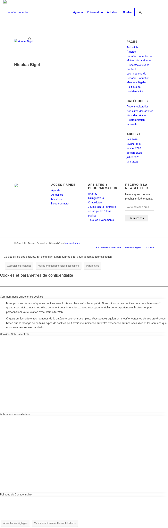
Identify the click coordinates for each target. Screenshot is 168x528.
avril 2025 (132, 161)
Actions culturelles (138, 106)
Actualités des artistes (140, 111)
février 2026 (134, 144)
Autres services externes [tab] (15, 414)
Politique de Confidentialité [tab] (16, 494)
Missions (56, 199)
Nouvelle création (137, 115)
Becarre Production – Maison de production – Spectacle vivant (139, 60)
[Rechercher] (140, 12)
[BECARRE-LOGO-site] (16, 12)
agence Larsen (72, 243)
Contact (131, 69)
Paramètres (92, 265)
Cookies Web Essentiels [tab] (14, 334)
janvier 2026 (134, 148)
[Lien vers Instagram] (162, 12)
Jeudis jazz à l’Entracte (102, 207)
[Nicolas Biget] (29, 41)
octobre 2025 (134, 153)
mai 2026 (132, 139)
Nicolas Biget (27, 64)
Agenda (55, 190)
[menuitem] (78, 12)
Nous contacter (60, 203)
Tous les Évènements (101, 220)
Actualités (132, 47)
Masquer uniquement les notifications (58, 265)
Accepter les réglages (19, 265)
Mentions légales (137, 82)
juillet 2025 (133, 157)
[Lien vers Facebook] (155, 12)
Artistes (131, 51)
